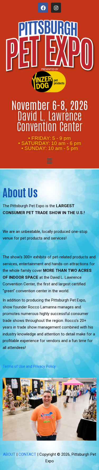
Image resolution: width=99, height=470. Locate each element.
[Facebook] (43, 8)
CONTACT (27, 454)
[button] (49, 161)
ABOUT (9, 454)
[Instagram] (56, 8)
